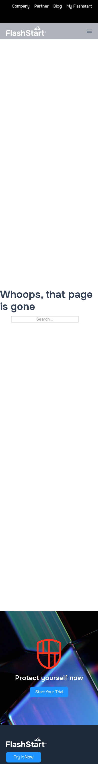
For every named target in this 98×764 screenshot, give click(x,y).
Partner (41, 6)
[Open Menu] (89, 31)
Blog (57, 6)
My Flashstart (79, 6)
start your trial (49, 691)
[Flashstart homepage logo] (26, 31)
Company (21, 6)
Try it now (24, 757)
